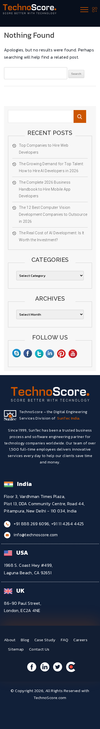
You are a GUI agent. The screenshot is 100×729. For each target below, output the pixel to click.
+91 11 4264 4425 (67, 523)
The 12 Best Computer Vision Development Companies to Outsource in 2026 (53, 214)
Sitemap (16, 649)
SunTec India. (68, 418)
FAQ (64, 640)
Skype (16, 354)
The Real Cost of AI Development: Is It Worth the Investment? (51, 236)
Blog (25, 640)
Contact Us (39, 649)
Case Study (45, 640)
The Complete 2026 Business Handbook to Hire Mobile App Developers (45, 189)
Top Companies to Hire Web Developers (43, 148)
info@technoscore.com (36, 534)
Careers (80, 640)
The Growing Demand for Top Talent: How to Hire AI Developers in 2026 (51, 167)
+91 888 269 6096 (31, 523)
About (10, 640)
